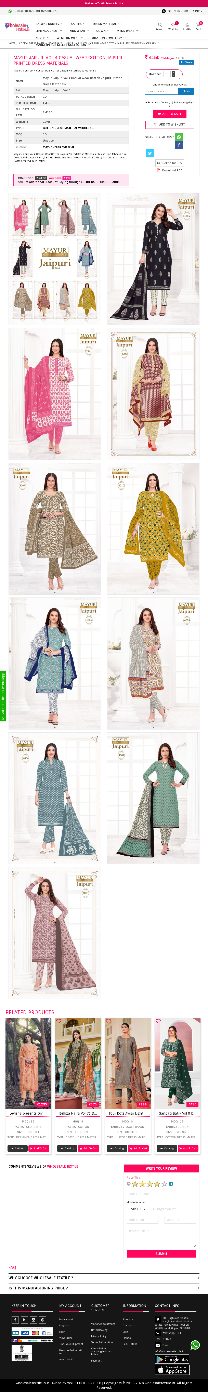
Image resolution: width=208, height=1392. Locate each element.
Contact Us (129, 1325)
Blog (125, 1332)
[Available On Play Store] (164, 11)
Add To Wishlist (171, 124)
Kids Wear (77, 30)
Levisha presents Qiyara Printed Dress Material (47, 1113)
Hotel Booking (99, 1330)
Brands (127, 1338)
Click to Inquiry (171, 163)
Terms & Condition (102, 1342)
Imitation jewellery (106, 38)
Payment (96, 1360)
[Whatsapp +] (179, 137)
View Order (65, 1338)
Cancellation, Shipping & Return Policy (101, 1351)
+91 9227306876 (46, 11)
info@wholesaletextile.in (169, 1351)
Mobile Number (136, 1202)
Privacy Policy (98, 1336)
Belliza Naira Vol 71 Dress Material (87, 1113)
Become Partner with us (71, 1352)
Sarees (76, 24)
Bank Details (130, 1344)
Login (62, 1332)
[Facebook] (179, 145)
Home (12, 43)
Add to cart (171, 114)
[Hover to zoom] (55, 259)
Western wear (68, 38)
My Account (66, 1319)
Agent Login (66, 1359)
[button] (187, 27)
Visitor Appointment (103, 1324)
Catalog (19, 1148)
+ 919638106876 (23, 11)
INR (197, 11)
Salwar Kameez (48, 24)
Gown (101, 30)
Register (64, 1325)
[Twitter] (150, 153)
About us (128, 1319)
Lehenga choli (47, 30)
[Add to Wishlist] (8, 1021)
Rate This (133, 1177)
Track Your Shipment (71, 1344)
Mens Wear (125, 30)
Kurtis (41, 38)
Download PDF (171, 170)
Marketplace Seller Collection (61, 44)
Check (186, 91)
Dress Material (105, 24)
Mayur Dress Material (58, 147)
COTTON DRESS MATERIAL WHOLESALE (68, 128)
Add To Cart (40, 1148)
